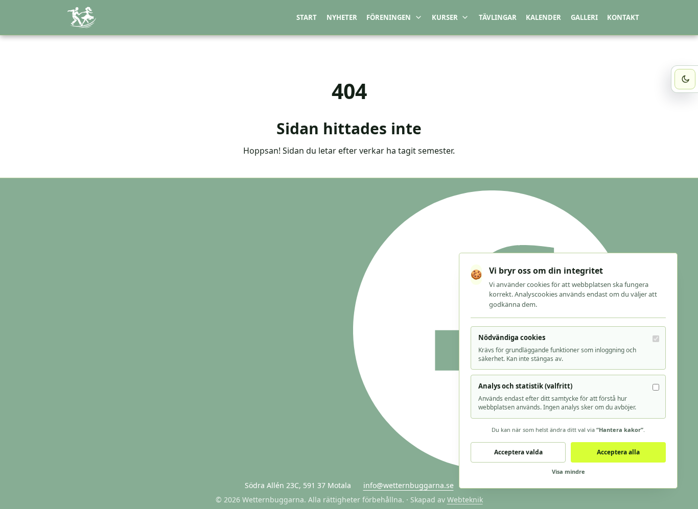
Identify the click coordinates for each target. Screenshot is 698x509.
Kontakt (623, 17)
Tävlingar (498, 17)
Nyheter (342, 17)
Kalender (543, 17)
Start (306, 17)
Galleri (584, 17)
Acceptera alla (618, 452)
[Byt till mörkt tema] (684, 79)
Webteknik (465, 499)
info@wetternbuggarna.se (408, 485)
